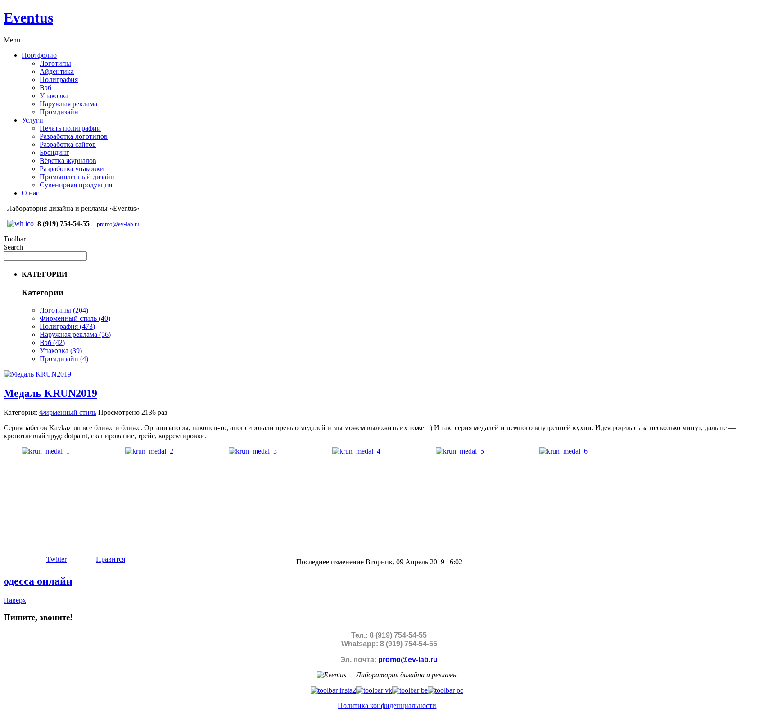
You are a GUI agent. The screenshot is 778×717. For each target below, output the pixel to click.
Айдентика (57, 71)
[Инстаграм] (333, 690)
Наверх (15, 600)
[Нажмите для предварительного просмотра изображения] (37, 374)
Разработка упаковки (72, 168)
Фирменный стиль (67, 412)
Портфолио (39, 55)
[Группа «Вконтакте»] (374, 690)
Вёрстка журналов (68, 160)
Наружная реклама (68, 104)
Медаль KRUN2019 (50, 393)
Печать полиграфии (70, 128)
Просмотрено (119, 412)
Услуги (32, 120)
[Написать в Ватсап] (20, 223)
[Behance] (410, 690)
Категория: (20, 412)
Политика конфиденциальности (387, 705)
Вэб (45, 87)
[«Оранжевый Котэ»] (445, 690)
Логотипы (55, 63)
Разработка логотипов (74, 136)
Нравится (110, 559)
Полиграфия (59, 79)
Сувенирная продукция (76, 185)
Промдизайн (59, 112)
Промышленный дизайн (77, 177)
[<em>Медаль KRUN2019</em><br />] (46, 451)
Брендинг (54, 152)
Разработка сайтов (68, 144)
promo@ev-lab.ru (118, 224)
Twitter (56, 559)
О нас (30, 193)
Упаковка (54, 96)
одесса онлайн (38, 581)
